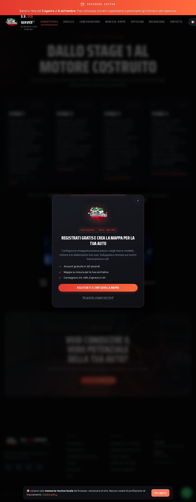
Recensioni (157, 21)
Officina (137, 21)
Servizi (68, 21)
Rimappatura (49, 21)
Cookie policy (49, 494)
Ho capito (160, 493)
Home (32, 21)
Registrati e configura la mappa (98, 287)
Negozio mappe (115, 21)
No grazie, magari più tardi (98, 297)
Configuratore (90, 21)
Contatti (176, 21)
